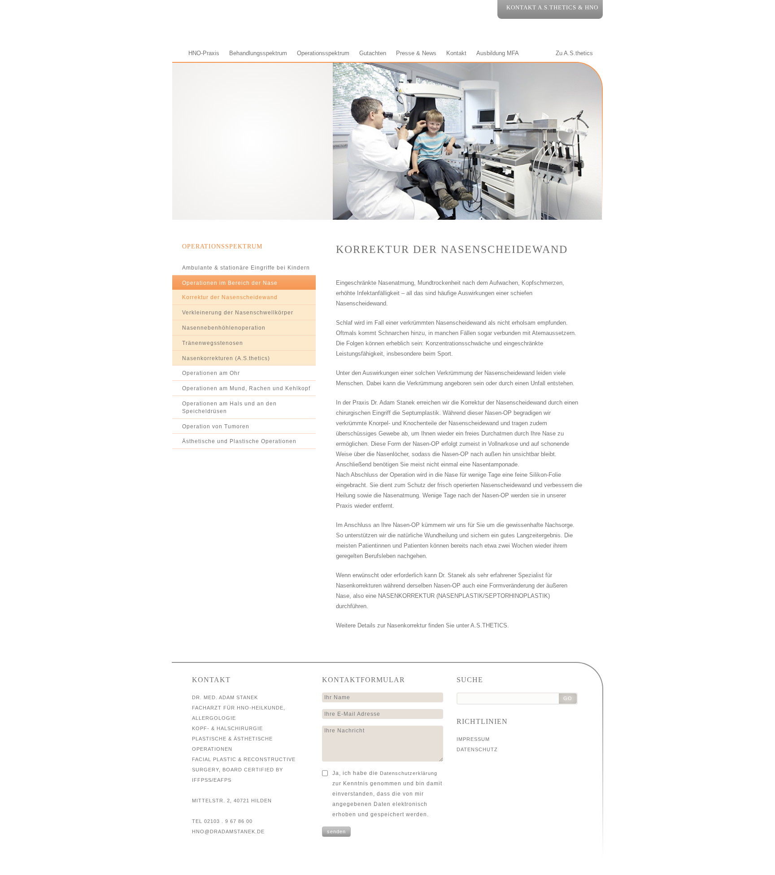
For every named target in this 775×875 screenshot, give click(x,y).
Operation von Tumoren (215, 426)
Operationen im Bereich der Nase (230, 283)
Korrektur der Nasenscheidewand (230, 297)
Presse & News (416, 53)
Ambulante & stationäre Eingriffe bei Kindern (246, 268)
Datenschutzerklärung (408, 773)
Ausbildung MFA (497, 53)
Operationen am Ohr (211, 373)
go (567, 698)
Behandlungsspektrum (258, 53)
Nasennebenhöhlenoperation (224, 328)
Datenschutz (477, 749)
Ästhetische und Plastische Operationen (239, 441)
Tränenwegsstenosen (212, 343)
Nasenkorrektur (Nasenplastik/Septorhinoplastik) (464, 595)
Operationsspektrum (323, 53)
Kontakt (456, 53)
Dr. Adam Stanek (252, 136)
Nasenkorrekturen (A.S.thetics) (226, 358)
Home (175, 53)
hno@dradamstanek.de (228, 831)
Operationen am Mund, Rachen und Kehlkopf (246, 388)
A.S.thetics (488, 625)
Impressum (473, 739)
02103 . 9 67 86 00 (228, 821)
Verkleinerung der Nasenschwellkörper (237, 312)
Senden (336, 831)
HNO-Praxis (203, 53)
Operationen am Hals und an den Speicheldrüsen (229, 407)
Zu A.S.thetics (574, 53)
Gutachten (372, 53)
